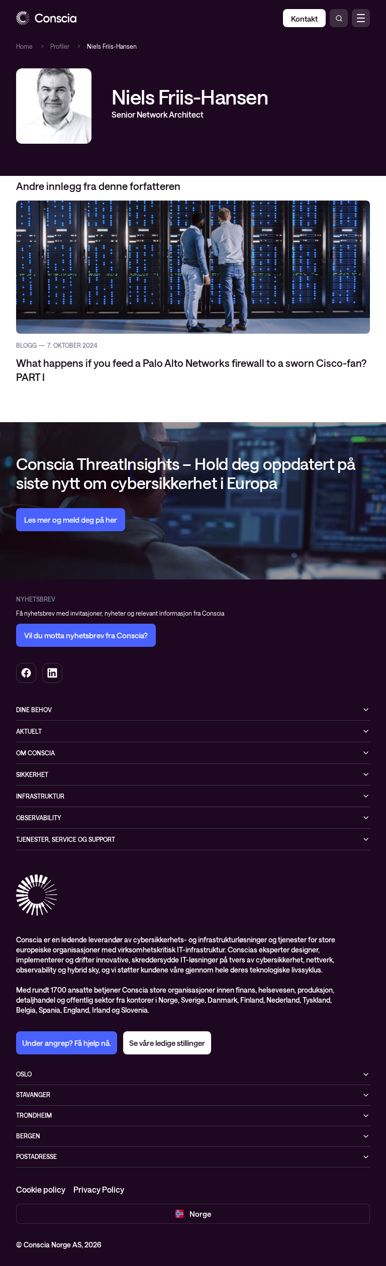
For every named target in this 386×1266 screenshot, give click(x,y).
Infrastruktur (40, 796)
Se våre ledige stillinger (167, 1042)
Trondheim (34, 1115)
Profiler (59, 46)
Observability (38, 817)
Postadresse (36, 1156)
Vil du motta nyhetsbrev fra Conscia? (86, 635)
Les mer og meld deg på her (70, 519)
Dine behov (34, 709)
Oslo (24, 1074)
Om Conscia (35, 752)
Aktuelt (29, 731)
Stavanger (33, 1094)
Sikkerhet (32, 774)
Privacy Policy (98, 1189)
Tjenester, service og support (65, 839)
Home (24, 46)
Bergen (28, 1135)
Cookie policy (40, 1189)
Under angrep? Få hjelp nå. (66, 1042)
